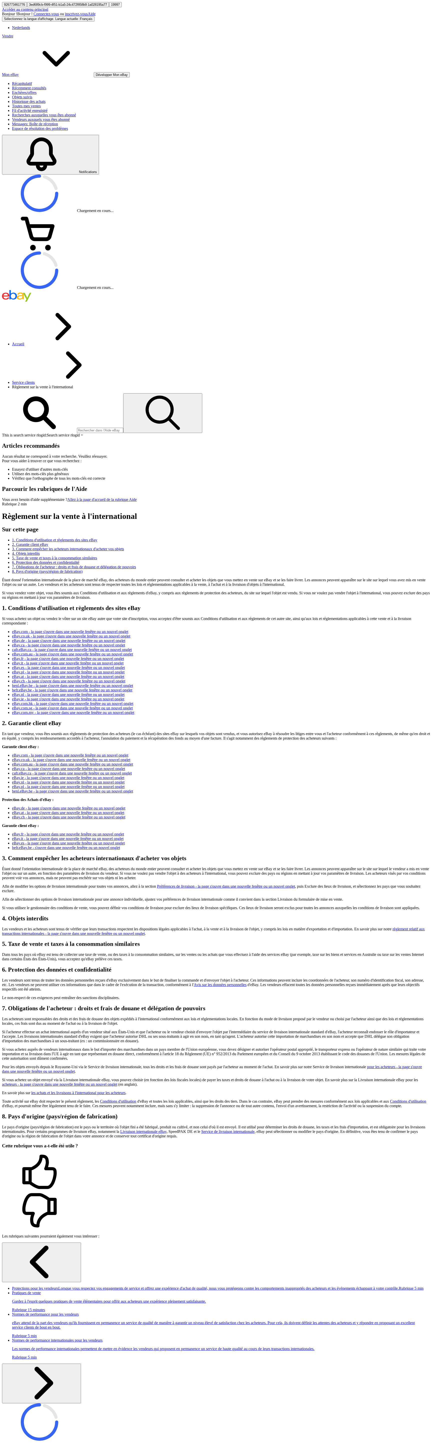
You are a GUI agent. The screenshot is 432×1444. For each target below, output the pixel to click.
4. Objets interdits (26, 553)
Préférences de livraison (226, 886)
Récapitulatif (22, 83)
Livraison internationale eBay (143, 1131)
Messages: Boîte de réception (35, 124)
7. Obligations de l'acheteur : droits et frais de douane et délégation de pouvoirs (74, 567)
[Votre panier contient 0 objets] (39, 249)
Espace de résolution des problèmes (40, 128)
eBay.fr (68, 658)
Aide (92, 14)
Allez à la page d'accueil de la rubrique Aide (102, 499)
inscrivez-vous (76, 14)
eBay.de (68, 640)
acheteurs (59, 1084)
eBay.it (68, 663)
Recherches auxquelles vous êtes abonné (44, 115)
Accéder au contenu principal (25, 9)
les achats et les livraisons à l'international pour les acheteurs (78, 1093)
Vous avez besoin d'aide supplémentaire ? (34, 499)
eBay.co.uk (71, 636)
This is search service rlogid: (24, 435)
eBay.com (70, 631)
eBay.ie (68, 699)
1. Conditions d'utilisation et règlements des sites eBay (54, 540)
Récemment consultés (29, 88)
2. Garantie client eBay (30, 544)
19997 (115, 4)
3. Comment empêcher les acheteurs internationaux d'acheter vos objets (68, 549)
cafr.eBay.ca (72, 649)
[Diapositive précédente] (41, 1262)
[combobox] (100, 430)
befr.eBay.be (72, 690)
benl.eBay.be (72, 685)
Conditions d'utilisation (118, 1101)
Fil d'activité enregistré (30, 110)
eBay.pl (68, 672)
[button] (216, 1172)
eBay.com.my (73, 712)
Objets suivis (22, 97)
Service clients (23, 382)
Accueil (18, 344)
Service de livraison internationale (227, 1131)
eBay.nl (68, 694)
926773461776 (14, 4)
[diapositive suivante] (41, 1383)
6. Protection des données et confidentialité (45, 562)
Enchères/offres (24, 92)
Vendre (7, 36)
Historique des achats (29, 101)
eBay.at (68, 676)
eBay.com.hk (72, 703)
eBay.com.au (72, 654)
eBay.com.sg (72, 708)
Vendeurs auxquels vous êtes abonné (41, 119)
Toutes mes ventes (26, 106)
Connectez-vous (46, 14)
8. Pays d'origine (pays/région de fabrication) (47, 571)
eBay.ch (68, 681)
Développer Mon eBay (112, 75)
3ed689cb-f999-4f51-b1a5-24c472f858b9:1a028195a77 (68, 4)
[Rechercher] (162, 413)
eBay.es (68, 667)
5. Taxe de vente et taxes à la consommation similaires (54, 558)
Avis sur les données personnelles (220, 985)
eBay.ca (68, 645)
